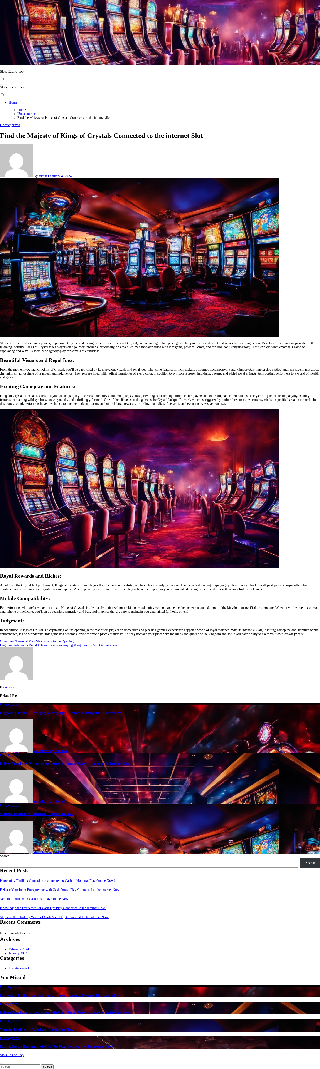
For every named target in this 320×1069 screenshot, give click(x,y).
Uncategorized (10, 125)
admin (43, 176)
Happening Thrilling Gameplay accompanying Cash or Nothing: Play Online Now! (61, 713)
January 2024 (18, 953)
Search (4, 856)
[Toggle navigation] (1, 84)
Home (13, 102)
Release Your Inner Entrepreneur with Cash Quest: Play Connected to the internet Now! (65, 763)
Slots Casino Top (12, 71)
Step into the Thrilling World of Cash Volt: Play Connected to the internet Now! (54, 917)
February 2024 (19, 949)
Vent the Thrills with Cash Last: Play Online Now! (37, 814)
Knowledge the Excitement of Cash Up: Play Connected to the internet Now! (53, 908)
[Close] (1, 1063)
